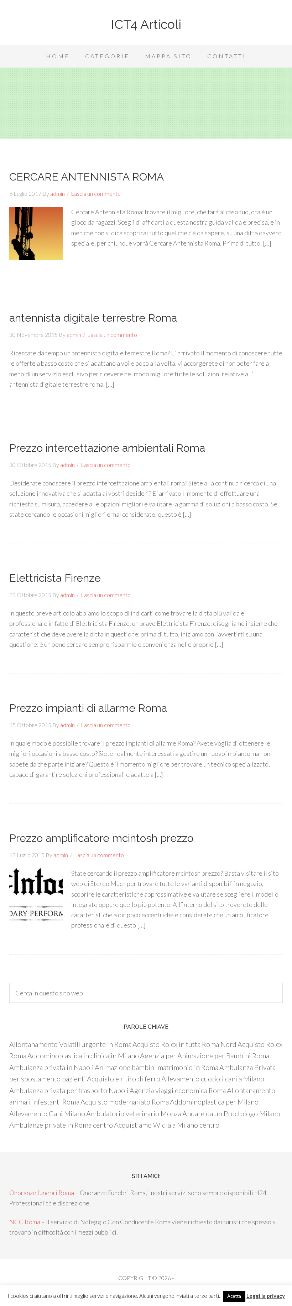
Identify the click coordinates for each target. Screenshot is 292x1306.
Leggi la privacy (265, 1295)
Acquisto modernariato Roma (124, 1101)
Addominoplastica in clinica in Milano (83, 1055)
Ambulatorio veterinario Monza (133, 1113)
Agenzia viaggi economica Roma (178, 1090)
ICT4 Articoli (146, 24)
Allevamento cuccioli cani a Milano (212, 1078)
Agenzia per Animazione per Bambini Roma (204, 1055)
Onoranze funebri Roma (41, 1193)
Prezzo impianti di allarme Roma (88, 708)
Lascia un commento (96, 193)
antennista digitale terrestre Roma (93, 318)
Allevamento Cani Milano (47, 1113)
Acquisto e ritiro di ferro (123, 1078)
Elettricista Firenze (55, 578)
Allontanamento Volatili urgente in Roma (70, 1044)
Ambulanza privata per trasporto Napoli (69, 1090)
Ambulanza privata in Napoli (51, 1067)
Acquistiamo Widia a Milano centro (166, 1124)
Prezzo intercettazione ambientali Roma (107, 448)
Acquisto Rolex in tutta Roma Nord (184, 1044)
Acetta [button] (234, 1296)
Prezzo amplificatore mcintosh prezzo (101, 838)
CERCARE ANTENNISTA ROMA (86, 177)
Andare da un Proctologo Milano (231, 1113)
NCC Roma (24, 1222)
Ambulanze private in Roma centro (61, 1124)
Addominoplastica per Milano (214, 1101)
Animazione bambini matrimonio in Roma (156, 1067)
